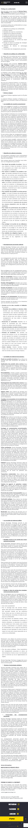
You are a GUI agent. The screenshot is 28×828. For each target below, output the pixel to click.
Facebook (12, 809)
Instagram (13, 804)
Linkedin (13, 814)
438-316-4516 (16, 2)
